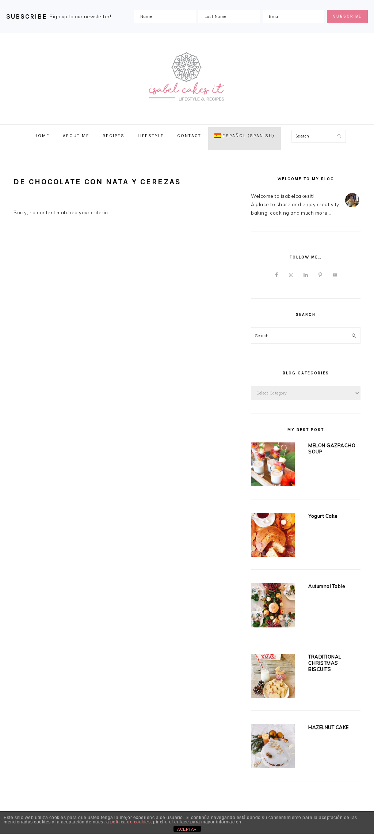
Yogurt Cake (323, 516)
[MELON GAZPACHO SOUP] (273, 465)
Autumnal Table (326, 586)
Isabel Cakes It (187, 77)
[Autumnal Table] (273, 606)
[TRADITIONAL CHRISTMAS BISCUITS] (273, 677)
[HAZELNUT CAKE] (273, 747)
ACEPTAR (187, 829)
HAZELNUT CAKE (328, 727)
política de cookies (130, 821)
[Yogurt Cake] (273, 536)
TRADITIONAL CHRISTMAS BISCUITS (324, 663)
